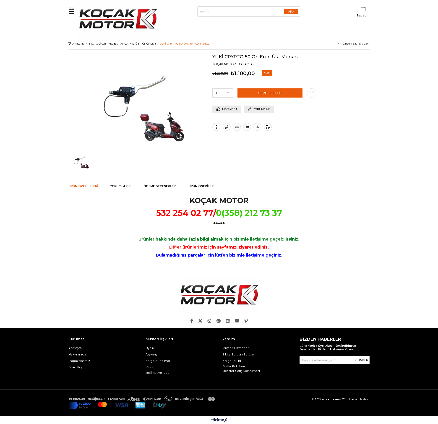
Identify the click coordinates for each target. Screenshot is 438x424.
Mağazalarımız (79, 361)
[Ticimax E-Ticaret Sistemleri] (219, 420)
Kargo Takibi (231, 361)
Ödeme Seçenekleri (160, 186)
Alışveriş (151, 354)
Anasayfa (75, 348)
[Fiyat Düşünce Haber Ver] (257, 127)
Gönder (361, 360)
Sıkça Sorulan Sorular (238, 354)
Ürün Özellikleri (83, 186)
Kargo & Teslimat (158, 361)
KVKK (150, 367)
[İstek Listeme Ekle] (237, 127)
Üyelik (150, 348)
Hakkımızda (77, 354)
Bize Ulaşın (76, 367)
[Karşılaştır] (247, 127)
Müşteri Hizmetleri (235, 348)
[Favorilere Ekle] (311, 93)
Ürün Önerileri (201, 186)
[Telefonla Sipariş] (227, 127)
